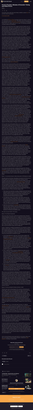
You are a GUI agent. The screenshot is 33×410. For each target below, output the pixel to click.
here (27, 12)
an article (7, 265)
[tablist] (5, 361)
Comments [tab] (3, 361)
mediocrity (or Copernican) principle (8, 297)
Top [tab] (2, 371)
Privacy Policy (22, 391)
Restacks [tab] (7, 361)
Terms (18, 404)
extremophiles (16, 205)
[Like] (2, 10)
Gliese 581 (8, 260)
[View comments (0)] (4, 10)
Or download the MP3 (5, 15)
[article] (16, 375)
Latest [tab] (5, 371)
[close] (24, 379)
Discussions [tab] (8, 371)
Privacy (16, 404)
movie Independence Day (6, 57)
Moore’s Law (11, 236)
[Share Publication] (23, 1)
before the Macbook (14, 62)
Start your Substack (14, 406)
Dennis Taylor (14, 20)
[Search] (21, 1)
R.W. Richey (6, 375)
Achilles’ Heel (21, 114)
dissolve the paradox (14, 141)
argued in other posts (18, 115)
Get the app (20, 406)
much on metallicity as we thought (15, 94)
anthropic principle (5, 305)
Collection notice (21, 404)
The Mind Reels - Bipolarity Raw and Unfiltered (10, 373)
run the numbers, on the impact (17, 252)
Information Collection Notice (16, 391)
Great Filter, (4, 170)
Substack (12, 408)
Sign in (30, 1)
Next (28, 355)
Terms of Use (20, 390)
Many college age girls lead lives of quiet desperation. (9, 374)
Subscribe (26, 1)
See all (3, 392)
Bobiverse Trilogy (11, 19)
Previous (5, 355)
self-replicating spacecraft (16, 22)
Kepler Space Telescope (21, 181)
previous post (20, 251)
